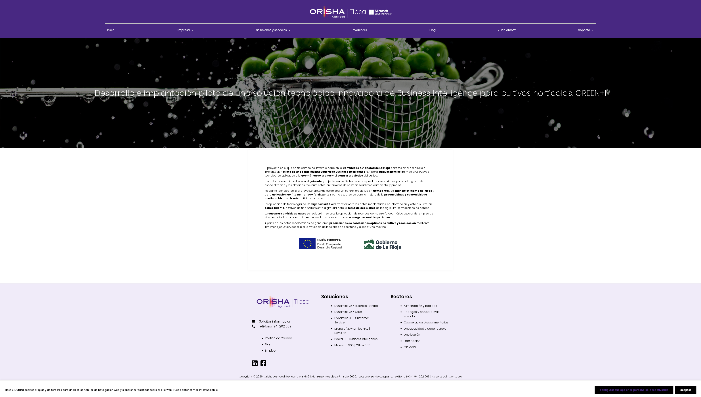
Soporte (584, 30)
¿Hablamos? (507, 30)
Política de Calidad (278, 338)
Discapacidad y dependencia (425, 329)
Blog (432, 30)
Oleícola (410, 347)
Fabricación (412, 341)
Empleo (270, 350)
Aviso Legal (439, 376)
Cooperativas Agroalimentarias (426, 322)
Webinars (360, 30)
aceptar (685, 390)
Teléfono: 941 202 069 (274, 326)
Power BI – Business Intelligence (356, 339)
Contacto (455, 376)
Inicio (110, 30)
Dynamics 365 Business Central (356, 306)
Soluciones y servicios (271, 30)
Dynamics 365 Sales (348, 312)
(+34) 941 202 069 (418, 376)
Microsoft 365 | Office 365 (352, 345)
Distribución (412, 335)
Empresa (183, 30)
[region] (350, 388)
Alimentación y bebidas (420, 306)
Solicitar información (274, 321)
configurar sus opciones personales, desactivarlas (634, 390)
